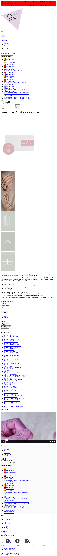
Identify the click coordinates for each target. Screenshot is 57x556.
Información (6, 44)
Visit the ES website (11, 62)
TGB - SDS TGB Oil (9, 350)
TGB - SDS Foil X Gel (9, 338)
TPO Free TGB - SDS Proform (11, 402)
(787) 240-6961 (4, 532)
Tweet (5, 316)
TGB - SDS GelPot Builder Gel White (13, 347)
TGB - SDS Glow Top (9, 368)
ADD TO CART (4, 312)
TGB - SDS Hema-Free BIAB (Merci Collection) (15, 375)
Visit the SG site (25, 70)
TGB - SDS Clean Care (9, 385)
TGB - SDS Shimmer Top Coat (11, 364)
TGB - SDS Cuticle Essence (10, 374)
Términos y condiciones (9, 510)
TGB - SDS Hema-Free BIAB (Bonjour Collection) (16, 376)
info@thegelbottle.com (43, 5)
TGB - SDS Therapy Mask (10, 389)
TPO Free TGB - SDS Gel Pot (11, 399)
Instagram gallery (5, 305)
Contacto (6, 51)
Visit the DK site (10, 64)
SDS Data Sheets (5, 327)
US (44, 1)
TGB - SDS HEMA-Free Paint (11, 393)
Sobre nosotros (7, 523)
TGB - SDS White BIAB (10, 354)
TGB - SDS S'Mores (8, 382)
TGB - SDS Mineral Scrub (10, 390)
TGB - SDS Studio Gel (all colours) (12, 363)
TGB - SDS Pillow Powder (10, 387)
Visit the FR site (10, 95)
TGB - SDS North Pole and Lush (11, 381)
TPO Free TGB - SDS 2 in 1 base (12, 394)
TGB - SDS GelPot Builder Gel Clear (12, 346)
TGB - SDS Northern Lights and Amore (13, 379)
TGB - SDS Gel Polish (9, 356)
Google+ (6, 317)
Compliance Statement (9, 513)
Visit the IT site (9, 74)
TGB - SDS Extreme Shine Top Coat (12, 355)
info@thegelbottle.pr (5, 534)
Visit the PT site (10, 66)
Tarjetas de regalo (8, 49)
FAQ (5, 45)
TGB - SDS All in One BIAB (11, 342)
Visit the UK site (25, 89)
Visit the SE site (10, 59)
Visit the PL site (9, 72)
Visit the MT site (10, 91)
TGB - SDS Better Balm (9, 383)
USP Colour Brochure (5, 326)
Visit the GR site (10, 86)
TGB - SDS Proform (8, 371)
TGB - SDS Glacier (8, 378)
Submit (44, 545)
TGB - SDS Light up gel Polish (11, 360)
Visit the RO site (10, 76)
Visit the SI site (24, 82)
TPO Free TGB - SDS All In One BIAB (13, 395)
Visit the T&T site (10, 61)
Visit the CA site (10, 69)
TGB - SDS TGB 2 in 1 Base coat (12, 359)
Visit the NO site (10, 88)
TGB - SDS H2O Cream (9, 386)
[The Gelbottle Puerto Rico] (12, 30)
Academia (6, 526)
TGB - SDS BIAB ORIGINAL (11, 336)
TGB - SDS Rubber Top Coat (11, 352)
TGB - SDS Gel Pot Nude (10, 335)
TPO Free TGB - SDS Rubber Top (12, 403)
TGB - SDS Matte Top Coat (10, 358)
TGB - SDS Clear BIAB (9, 348)
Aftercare (3, 324)
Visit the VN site (10, 81)
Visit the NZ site (25, 97)
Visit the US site (25, 94)
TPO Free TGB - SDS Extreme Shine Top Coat (15, 398)
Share (5, 314)
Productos (6, 43)
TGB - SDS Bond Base (9, 370)
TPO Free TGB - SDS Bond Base (12, 401)
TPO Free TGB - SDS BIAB (10, 397)
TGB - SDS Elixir (8, 391)
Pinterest (6, 318)
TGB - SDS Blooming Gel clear (11, 344)
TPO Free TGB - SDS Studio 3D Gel (12, 405)
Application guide (5, 323)
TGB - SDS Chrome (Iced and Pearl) (12, 367)
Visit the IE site (9, 84)
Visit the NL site (25, 92)
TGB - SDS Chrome (8, 366)
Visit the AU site (25, 98)
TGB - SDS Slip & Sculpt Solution (12, 372)
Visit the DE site (10, 68)
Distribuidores (7, 48)
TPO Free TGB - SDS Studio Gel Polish (13, 406)
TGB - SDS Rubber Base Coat (11, 351)
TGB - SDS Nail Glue (9, 340)
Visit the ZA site (10, 78)
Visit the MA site (10, 79)
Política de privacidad (9, 511)
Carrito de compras (8, 528)
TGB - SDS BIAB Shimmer (10, 343)
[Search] (3, 103)
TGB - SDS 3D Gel (8, 362)
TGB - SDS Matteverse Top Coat (11, 339)
